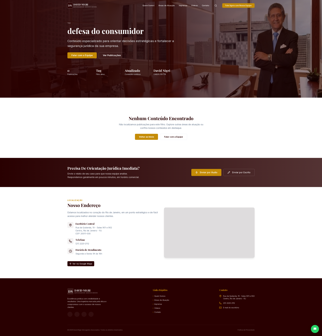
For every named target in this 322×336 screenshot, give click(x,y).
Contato (205, 5)
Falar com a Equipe (82, 55)
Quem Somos (149, 5)
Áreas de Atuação (166, 5)
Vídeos (194, 5)
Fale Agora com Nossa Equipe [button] (238, 5)
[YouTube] (84, 314)
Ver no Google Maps (82, 263)
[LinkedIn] (91, 314)
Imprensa (183, 5)
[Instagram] (76, 314)
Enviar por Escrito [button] (241, 172)
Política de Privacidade (246, 330)
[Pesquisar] (215, 5)
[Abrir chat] (315, 329)
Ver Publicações (112, 55)
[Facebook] (69, 314)
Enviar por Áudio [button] (208, 172)
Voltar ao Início (146, 137)
